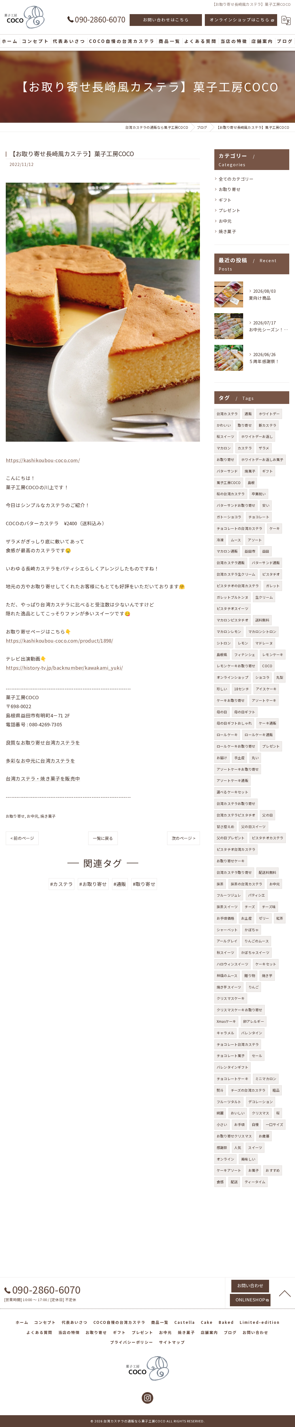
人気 (237, 1147)
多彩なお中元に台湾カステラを (40, 760)
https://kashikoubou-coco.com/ (43, 460)
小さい (222, 1124)
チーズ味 (269, 906)
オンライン (225, 1158)
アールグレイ (227, 940)
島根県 (222, 654)
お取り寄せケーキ (231, 860)
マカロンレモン (229, 631)
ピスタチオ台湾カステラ (236, 849)
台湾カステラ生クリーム (236, 574)
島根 (251, 482)
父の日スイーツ (253, 826)
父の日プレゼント (231, 837)
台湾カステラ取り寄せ (234, 872)
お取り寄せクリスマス (234, 1135)
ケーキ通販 (267, 723)
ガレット (273, 585)
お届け (222, 757)
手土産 (239, 757)
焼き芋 (267, 975)
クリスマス (260, 1112)
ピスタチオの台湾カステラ (238, 585)
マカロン (224, 447)
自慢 (255, 1124)
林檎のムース (227, 975)
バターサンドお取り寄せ (236, 505)
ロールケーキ (227, 734)
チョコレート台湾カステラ (238, 1044)
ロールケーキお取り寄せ (236, 746)
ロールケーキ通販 (259, 734)
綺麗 (220, 1112)
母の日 (222, 711)
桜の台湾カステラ (231, 493)
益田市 (250, 551)
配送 (234, 1181)
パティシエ (256, 895)
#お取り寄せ (93, 883)
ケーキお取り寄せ (231, 700)
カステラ (245, 447)
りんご (253, 986)
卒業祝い (259, 493)
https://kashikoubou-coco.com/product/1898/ (59, 640)
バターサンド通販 (266, 562)
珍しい (222, 688)
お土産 (246, 918)
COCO (267, 665)
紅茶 (279, 918)
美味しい (248, 1158)
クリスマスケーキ (231, 998)
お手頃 (239, 1124)
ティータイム (255, 1181)
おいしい (238, 1112)
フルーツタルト (229, 1101)
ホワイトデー (269, 413)
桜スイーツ (225, 436)
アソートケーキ (264, 700)
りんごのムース (256, 940)
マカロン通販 (227, 551)
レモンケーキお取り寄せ (236, 665)
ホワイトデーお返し (257, 436)
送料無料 (262, 619)
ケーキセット (265, 963)
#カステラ (61, 883)
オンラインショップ (232, 677)
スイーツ (255, 1147)
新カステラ (267, 425)
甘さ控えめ (225, 826)
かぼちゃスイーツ (255, 952)
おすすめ (273, 1170)
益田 (265, 551)
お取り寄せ (15, 816)
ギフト (225, 200)
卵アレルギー (253, 1021)
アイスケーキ (266, 688)
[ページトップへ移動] (285, 1293)
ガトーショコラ (229, 516)
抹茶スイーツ (227, 906)
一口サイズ (274, 1124)
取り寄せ (245, 425)
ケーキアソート (229, 1170)
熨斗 (220, 1090)
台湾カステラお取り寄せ (236, 803)
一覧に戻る (103, 838)
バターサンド (227, 470)
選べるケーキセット (232, 791)
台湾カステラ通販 (231, 562)
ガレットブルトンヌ (232, 597)
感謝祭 (222, 1147)
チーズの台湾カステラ (248, 1090)
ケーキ (274, 528)
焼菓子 (250, 470)
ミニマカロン (265, 1078)
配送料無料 (267, 872)
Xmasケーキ (226, 1021)
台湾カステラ (227, 413)
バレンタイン (251, 1032)
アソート (255, 539)
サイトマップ (172, 1342)
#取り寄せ (144, 883)
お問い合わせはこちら (166, 19)
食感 (220, 1181)
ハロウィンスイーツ (232, 963)
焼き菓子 (48, 816)
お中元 (32, 816)
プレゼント (230, 210)
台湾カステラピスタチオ (236, 814)
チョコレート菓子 (231, 1055)
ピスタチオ (271, 574)
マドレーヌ (264, 642)
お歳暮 (264, 1135)
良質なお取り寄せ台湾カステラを (43, 742)
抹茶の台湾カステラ (246, 883)
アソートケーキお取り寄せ (238, 769)
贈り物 (249, 975)
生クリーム (264, 597)
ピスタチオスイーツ (232, 608)
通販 (248, 413)
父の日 (267, 814)
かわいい (224, 425)
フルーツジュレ (229, 895)
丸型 (279, 677)
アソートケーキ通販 (232, 780)
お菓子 (253, 1170)
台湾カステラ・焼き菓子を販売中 (43, 778)
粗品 (276, 1090)
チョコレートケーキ (232, 1078)
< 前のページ (22, 838)
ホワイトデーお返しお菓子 (262, 459)
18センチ (241, 688)
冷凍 (220, 539)
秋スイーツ (225, 952)
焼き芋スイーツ (229, 986)
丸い (255, 757)
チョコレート (258, 516)
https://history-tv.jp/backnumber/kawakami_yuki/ (64, 667)
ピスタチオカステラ (267, 837)
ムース (236, 539)
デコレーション (260, 1101)
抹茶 (220, 883)
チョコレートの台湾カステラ (239, 528)
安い (265, 505)
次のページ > (183, 838)
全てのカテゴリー (236, 179)
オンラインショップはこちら (240, 19)
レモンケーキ (272, 654)
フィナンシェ (244, 654)
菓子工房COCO (229, 482)
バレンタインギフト (232, 1067)
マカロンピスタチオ (232, 619)
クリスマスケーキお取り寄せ (239, 1009)
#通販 (120, 883)
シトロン (224, 642)
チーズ (250, 906)
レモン (243, 642)
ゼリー (264, 918)
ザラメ (264, 447)
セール (257, 1055)
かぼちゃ (252, 929)
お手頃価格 (225, 918)
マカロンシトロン (262, 631)
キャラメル (225, 1032)
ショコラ (262, 677)
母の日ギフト (244, 711)
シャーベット (227, 929)
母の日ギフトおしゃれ (234, 723)
